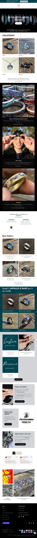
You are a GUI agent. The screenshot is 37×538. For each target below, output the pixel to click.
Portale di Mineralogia (5, 517)
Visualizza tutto (18, 283)
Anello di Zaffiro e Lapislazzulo (26, 278)
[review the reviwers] (16, 457)
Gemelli (20, 74)
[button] (2, 5)
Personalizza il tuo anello (17, 124)
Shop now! (24, 1)
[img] (18, 215)
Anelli (3, 55)
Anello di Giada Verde (10, 278)
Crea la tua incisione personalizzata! (17, 207)
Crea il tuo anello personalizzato (7, 512)
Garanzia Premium (10, 374)
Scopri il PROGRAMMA (20, 444)
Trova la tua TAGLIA (19, 401)
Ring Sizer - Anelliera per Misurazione (26, 352)
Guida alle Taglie (5, 514)
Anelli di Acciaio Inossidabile (25, 311)
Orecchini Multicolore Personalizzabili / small (24, 498)
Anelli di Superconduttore (7, 499)
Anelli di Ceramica (6, 330)
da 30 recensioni (18, 217)
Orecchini (21, 55)
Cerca (3, 508)
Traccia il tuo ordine (5, 519)
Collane (3, 74)
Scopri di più (18, 166)
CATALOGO (18, 23)
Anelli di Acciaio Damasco (7, 311)
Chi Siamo (4, 510)
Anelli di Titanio (22, 330)
